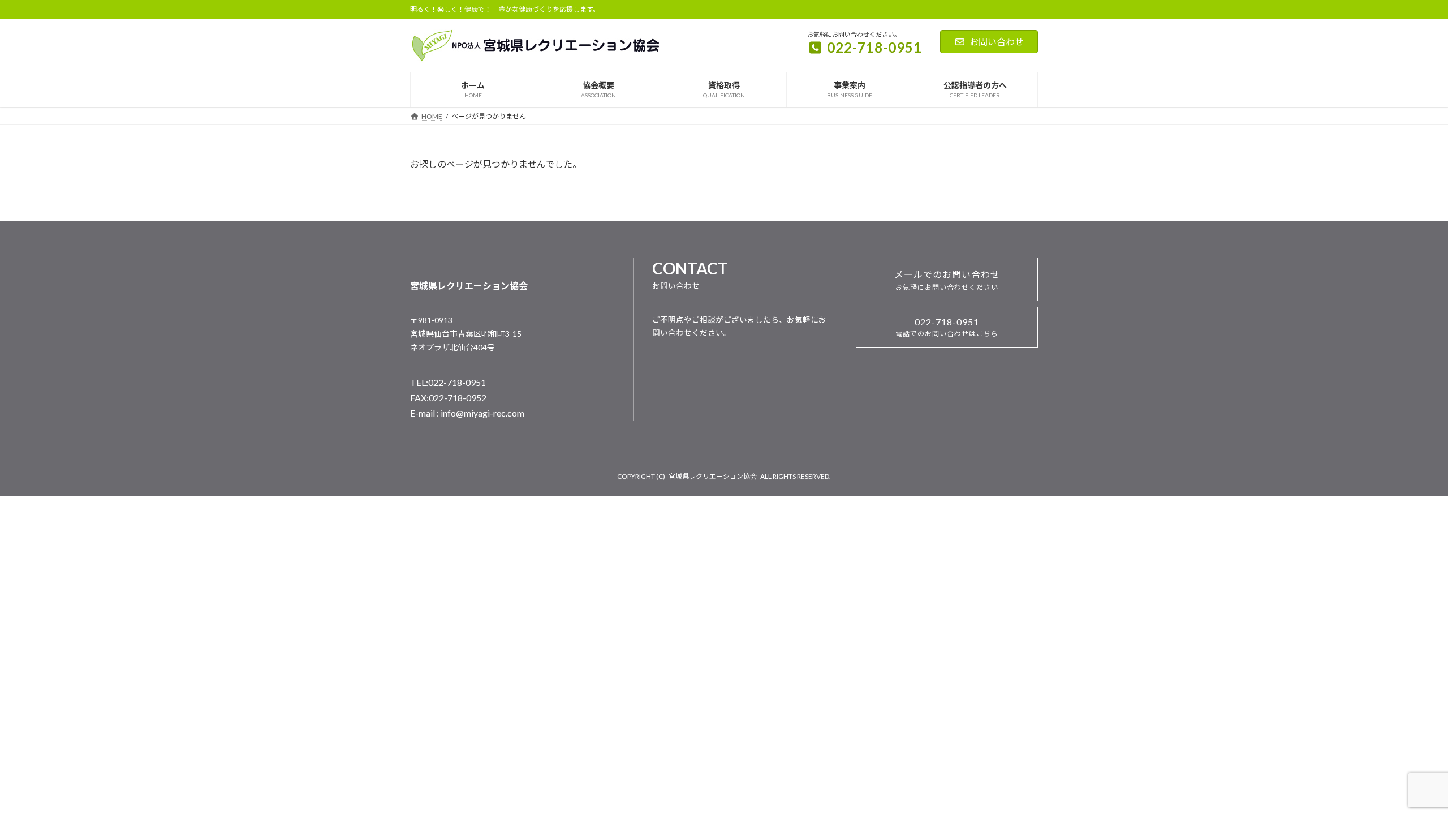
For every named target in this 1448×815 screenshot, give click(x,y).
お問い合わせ (996, 41)
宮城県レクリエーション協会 (713, 476)
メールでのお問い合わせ (947, 280)
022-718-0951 (946, 327)
